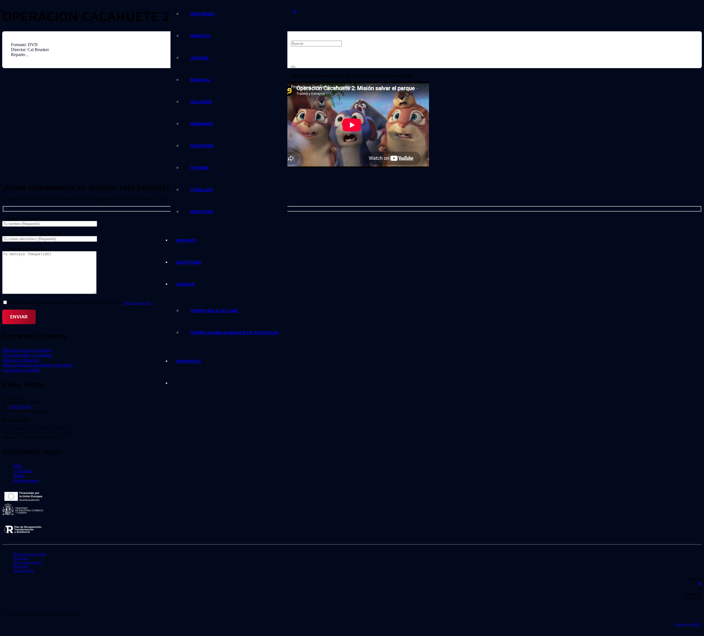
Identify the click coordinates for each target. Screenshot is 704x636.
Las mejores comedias (21, 370)
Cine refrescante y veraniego (27, 355)
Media (18, 475)
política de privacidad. (137, 303)
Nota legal (21, 558)
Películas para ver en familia (26, 350)
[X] (295, 12)
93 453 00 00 (19, 407)
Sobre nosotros (26, 480)
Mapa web (21, 566)
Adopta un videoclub (20, 360)
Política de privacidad (29, 554)
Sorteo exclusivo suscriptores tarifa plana (37, 365)
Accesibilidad (23, 571)
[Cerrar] (293, 67)
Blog (17, 465)
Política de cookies (27, 562)
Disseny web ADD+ (688, 624)
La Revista (22, 470)
